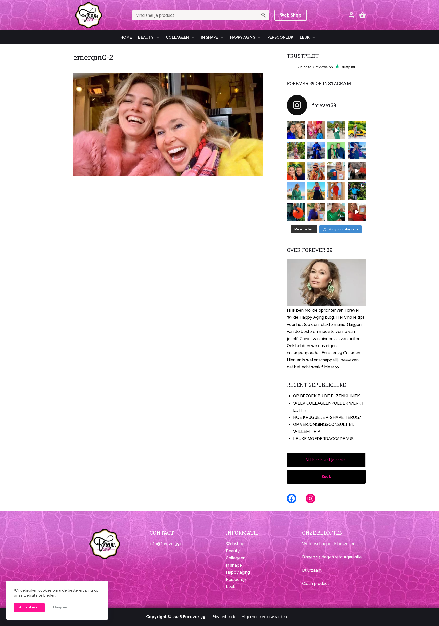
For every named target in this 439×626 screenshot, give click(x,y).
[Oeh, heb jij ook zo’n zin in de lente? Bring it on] (316, 150)
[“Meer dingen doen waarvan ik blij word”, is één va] (296, 150)
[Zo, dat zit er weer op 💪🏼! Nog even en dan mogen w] (296, 212)
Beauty (146, 37)
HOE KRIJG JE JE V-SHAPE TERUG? (327, 417)
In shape (209, 37)
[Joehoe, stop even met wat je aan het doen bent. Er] (357, 171)
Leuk (305, 37)
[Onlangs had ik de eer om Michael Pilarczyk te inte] (296, 171)
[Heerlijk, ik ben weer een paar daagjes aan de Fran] (357, 150)
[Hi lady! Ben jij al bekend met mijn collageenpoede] (336, 171)
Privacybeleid (224, 616)
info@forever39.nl (167, 543)
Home (126, 37)
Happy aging (238, 572)
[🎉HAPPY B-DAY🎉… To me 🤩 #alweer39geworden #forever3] (316, 130)
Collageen (177, 37)
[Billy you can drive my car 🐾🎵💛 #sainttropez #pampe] (357, 130)
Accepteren (29, 607)
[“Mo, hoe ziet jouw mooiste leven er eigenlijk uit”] (316, 171)
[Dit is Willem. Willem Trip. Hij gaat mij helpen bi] (336, 150)
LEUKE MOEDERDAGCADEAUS (323, 438)
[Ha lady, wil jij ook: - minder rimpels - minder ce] (316, 212)
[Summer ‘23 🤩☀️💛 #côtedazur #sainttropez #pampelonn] (336, 130)
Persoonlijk (280, 37)
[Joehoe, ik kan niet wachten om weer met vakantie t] (336, 191)
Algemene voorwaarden (264, 616)
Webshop (235, 543)
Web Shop (290, 15)
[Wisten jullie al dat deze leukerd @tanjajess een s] (296, 130)
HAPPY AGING (242, 37)
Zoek (326, 477)
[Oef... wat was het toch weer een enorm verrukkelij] (316, 191)
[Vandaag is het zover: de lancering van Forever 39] (357, 212)
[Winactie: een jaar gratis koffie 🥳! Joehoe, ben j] (357, 191)
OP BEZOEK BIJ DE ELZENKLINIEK (326, 396)
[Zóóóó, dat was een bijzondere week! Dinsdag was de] (336, 212)
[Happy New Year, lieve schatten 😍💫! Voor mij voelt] (296, 191)
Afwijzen (59, 607)
